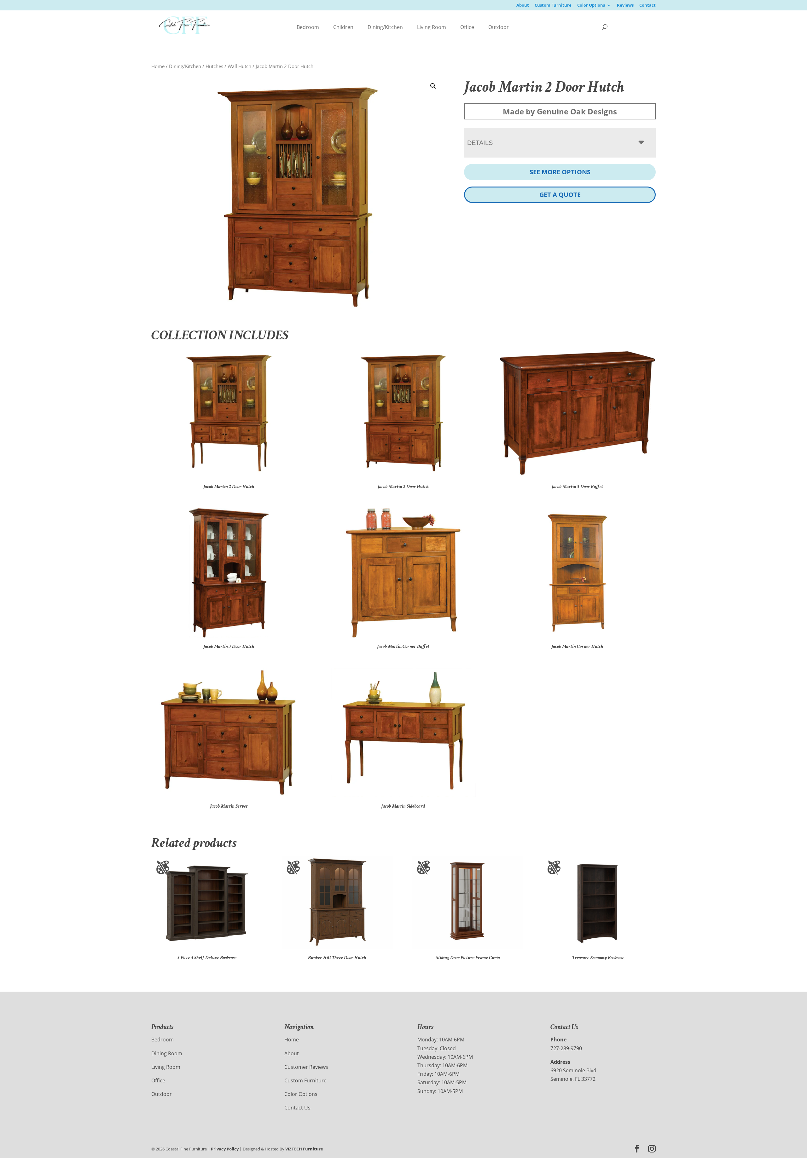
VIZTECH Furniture (304, 1149)
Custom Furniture (553, 5)
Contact (647, 5)
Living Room (431, 27)
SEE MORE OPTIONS (560, 172)
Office (467, 27)
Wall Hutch (239, 66)
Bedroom (308, 27)
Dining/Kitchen (385, 27)
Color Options (591, 5)
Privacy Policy (225, 1149)
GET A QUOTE (560, 194)
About (522, 5)
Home (158, 66)
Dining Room (166, 1053)
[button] (433, 86)
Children (343, 27)
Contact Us (297, 1107)
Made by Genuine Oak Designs (560, 111)
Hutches (214, 66)
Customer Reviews (306, 1066)
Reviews (625, 5)
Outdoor (498, 27)
